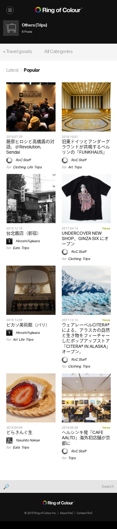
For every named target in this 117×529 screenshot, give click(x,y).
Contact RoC (85, 513)
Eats (16, 248)
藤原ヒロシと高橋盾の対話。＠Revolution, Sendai (30, 147)
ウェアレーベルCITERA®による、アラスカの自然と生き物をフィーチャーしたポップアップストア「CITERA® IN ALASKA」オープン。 (86, 338)
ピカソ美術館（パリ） (28, 325)
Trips (38, 167)
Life (30, 167)
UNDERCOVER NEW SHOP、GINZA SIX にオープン (85, 239)
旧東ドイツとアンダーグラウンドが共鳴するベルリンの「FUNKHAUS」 (86, 147)
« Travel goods (17, 52)
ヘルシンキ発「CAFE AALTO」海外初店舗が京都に (86, 438)
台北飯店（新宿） (23, 233)
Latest (12, 70)
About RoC (66, 513)
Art (70, 167)
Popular (32, 70)
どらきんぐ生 (19, 433)
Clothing (19, 167)
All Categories (58, 52)
